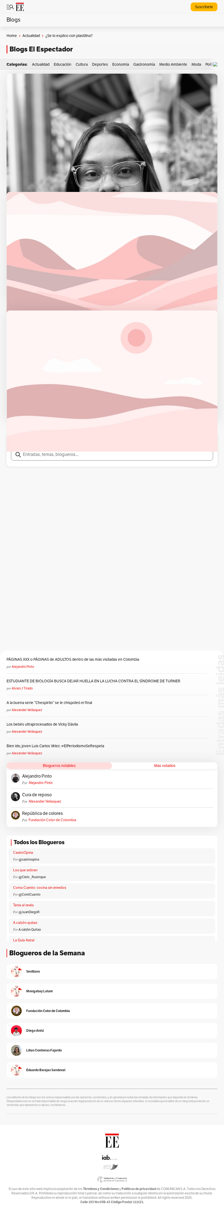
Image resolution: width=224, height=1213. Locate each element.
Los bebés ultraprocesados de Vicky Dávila (43, 724)
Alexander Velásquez (27, 710)
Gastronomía (144, 64)
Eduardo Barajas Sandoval (45, 1070)
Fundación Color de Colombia (52, 820)
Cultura (82, 64)
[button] (216, 64)
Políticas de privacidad (139, 1189)
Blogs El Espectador (41, 49)
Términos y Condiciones (101, 1189)
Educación (62, 64)
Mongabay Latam (39, 991)
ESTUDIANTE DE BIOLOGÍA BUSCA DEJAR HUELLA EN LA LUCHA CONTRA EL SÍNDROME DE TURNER (93, 681)
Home (12, 35)
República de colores (42, 813)
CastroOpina (23, 852)
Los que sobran (25, 870)
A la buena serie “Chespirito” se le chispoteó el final (49, 702)
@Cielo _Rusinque (32, 877)
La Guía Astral (23, 940)
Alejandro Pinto (23, 667)
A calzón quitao (25, 923)
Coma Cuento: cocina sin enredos (39, 888)
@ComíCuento (29, 894)
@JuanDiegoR (29, 912)
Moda (196, 64)
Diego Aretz (35, 1030)
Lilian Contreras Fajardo (44, 1050)
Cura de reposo (37, 795)
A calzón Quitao (30, 930)
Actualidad (31, 35)
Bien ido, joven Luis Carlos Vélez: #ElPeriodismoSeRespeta (55, 746)
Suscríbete (204, 7)
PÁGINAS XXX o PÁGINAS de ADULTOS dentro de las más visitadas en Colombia (73, 659)
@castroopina (29, 859)
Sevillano (33, 971)
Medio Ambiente (173, 64)
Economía (120, 64)
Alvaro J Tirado (22, 688)
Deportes (100, 64)
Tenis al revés (23, 905)
